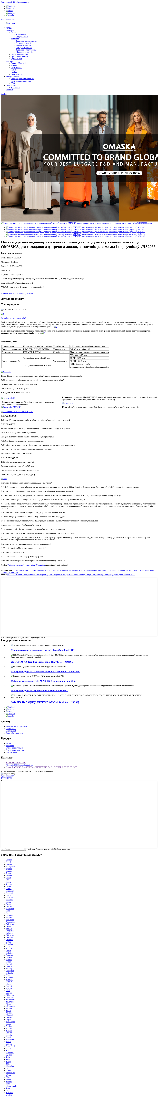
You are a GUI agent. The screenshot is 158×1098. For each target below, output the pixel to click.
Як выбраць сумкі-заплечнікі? (13, 318)
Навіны (14, 72)
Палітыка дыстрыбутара (21, 81)
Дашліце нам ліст (8, 293)
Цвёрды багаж (22, 36)
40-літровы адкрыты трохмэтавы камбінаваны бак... (39, 690)
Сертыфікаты (16, 68)
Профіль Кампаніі (18, 63)
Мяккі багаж (21, 34)
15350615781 (6, 778)
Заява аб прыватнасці (15, 733)
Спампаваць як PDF (24, 293)
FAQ (13, 83)
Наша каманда (17, 74)
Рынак (13, 70)
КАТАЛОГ (15, 87)
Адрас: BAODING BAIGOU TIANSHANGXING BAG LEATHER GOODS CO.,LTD (41, 767)
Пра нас (9, 61)
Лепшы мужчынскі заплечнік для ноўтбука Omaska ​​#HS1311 (44, 650)
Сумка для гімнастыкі (20, 56)
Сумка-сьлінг (16, 59)
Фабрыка (15, 65)
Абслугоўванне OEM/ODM (22, 79)
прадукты (10, 30)
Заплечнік (15, 39)
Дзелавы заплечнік (24, 43)
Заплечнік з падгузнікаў (26, 50)
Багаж (13, 32)
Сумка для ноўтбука (19, 54)
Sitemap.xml (11, 731)
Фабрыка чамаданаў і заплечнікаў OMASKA (26, 565)
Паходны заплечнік (24, 48)
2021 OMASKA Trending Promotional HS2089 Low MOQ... (42, 662)
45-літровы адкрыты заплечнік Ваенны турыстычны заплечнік (45, 671)
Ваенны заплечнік (23, 45)
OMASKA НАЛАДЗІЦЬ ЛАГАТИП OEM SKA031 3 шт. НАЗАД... (46, 702)
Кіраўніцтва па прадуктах (17, 726)
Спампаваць (11, 85)
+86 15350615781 (8, 19)
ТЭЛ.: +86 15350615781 (16, 763)
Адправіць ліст (7, 776)
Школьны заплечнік (24, 52)
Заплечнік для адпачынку (26, 41)
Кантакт (9, 90)
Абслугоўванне (12, 76)
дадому (9, 28)
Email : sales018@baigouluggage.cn (15, 2)
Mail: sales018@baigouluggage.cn (19, 765)
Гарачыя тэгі (11, 729)
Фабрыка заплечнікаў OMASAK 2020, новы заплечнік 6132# (44, 681)
